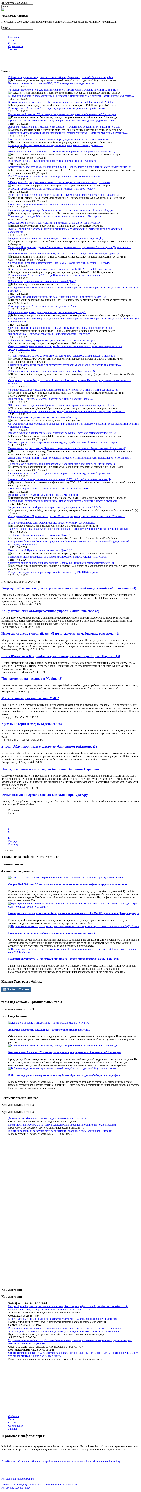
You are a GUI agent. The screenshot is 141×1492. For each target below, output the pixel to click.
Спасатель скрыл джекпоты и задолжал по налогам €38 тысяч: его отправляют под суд (61, 562)
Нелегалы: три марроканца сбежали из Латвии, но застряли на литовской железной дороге (61, 210)
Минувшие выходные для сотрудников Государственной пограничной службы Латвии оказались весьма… (71, 95)
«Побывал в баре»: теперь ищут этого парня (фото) (40, 534)
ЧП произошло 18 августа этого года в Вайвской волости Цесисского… (50, 333)
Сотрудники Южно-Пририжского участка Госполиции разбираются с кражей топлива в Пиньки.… (66, 516)
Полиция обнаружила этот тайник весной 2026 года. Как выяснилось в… (51, 488)
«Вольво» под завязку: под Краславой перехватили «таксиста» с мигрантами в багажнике (63, 389)
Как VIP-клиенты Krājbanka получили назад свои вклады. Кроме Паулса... (60, 656)
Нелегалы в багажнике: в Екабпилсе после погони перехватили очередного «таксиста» (61, 151)
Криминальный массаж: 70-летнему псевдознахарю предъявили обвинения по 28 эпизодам (62, 114)
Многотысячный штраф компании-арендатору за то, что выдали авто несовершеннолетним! (62, 1318)
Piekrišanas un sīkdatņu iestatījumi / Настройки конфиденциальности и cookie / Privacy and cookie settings (61, 1461)
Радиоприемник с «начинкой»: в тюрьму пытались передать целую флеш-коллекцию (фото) (64, 253)
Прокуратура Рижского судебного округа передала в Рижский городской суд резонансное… (62, 120)
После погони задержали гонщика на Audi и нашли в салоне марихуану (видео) (57, 296)
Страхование (15, 46)
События (13, 37)
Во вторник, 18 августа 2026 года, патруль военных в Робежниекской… (50, 398)
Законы (12, 49)
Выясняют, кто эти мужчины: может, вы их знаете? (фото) (44, 494)
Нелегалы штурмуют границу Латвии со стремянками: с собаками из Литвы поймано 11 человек (67, 448)
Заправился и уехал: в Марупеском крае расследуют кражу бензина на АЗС (54, 507)
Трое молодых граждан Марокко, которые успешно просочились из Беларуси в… (56, 216)
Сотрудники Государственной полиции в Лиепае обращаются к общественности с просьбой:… (64, 500)
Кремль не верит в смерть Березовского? (31, 724)
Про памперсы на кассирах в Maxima (31, 678)
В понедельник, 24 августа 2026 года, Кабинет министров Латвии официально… (56, 275)
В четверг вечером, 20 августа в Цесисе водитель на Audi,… (43, 306)
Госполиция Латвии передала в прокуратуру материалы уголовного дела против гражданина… (64, 364)
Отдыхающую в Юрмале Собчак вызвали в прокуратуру (44, 795)
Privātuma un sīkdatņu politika (18, 1478)
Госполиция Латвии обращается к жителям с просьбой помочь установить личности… (59, 556)
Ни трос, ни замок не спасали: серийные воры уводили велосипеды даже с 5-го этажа (58, 139)
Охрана (12, 43)
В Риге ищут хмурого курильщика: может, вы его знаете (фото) (47, 312)
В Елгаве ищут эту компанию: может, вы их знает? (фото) (42, 281)
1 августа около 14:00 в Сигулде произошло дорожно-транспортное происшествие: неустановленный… (69, 528)
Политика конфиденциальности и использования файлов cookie (39, 1484)
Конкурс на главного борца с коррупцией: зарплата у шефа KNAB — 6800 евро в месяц (60, 269)
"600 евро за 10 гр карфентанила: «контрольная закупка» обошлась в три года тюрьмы (59, 182)
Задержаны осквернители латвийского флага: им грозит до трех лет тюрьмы (55, 238)
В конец (13, 844)
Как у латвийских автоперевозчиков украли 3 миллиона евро (50, 611)
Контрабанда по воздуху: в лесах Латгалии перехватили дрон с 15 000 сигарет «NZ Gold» (61, 102)
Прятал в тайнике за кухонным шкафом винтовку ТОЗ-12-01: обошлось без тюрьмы (59, 479)
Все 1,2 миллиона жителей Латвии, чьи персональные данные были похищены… (56, 176)
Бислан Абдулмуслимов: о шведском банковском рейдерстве (49, 746)
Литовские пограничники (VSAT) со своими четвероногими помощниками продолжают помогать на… (69, 457)
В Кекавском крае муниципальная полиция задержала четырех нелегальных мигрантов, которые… (66, 411)
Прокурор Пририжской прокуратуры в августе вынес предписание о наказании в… (57, 204)
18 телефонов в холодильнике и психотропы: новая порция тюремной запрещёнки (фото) (62, 463)
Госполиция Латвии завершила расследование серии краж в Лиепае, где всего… (55, 145)
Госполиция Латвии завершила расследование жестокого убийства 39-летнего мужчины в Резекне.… (68, 132)
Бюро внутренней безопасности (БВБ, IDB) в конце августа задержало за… (52, 83)
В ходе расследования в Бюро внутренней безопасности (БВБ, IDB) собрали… (54, 572)
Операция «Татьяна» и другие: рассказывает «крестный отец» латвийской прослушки (68, 588)
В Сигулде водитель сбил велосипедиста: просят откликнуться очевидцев (51, 522)
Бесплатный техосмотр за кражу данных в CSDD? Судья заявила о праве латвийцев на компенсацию (69, 166)
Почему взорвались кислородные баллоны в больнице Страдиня (50, 769)
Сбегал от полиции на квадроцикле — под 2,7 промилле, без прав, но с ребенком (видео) (60, 327)
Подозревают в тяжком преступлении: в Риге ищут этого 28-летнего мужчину (54, 222)
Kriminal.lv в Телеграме (18, 989)
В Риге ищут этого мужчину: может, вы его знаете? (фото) (42, 417)
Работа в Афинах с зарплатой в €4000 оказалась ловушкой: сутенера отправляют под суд (62, 432)
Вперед (12, 841)
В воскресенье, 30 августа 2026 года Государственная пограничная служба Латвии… (58, 108)
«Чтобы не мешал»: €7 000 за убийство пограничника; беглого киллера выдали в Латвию (62, 355)
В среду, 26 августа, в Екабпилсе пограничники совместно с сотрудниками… (53, 160)
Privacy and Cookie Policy (15, 1487)
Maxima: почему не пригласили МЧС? (30, 698)
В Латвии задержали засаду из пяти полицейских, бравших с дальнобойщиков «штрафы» (60, 77)
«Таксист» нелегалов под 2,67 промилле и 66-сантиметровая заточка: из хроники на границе (63, 89)
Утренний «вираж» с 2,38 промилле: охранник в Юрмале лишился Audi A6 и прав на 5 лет (63, 194)
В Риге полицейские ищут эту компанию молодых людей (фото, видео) (52, 371)
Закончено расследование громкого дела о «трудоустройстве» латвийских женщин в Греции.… (64, 442)
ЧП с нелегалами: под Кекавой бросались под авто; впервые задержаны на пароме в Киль (61, 405)
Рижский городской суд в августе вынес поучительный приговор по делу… (52, 188)
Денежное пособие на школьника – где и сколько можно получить (47, 1118)
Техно (11, 40)
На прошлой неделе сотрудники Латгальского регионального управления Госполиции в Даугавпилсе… (69, 247)
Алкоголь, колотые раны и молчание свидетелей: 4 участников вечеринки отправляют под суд (64, 126)
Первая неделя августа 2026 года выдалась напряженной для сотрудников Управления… (60, 473)
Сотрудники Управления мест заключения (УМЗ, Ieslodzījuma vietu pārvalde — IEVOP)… (60, 262)
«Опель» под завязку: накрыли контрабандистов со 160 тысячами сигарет (51, 340)
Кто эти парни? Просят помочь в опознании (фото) (40, 550)
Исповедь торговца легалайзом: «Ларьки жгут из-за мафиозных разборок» (60, 633)
